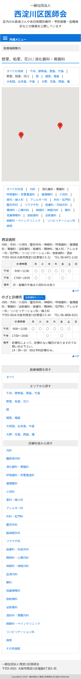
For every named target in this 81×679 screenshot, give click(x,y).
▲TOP (75, 290)
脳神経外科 (13, 533)
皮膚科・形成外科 (56, 204)
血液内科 (12, 574)
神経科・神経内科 (47, 210)
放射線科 (33, 215)
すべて (10, 377)
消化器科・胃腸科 (17, 466)
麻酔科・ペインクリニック (23, 220)
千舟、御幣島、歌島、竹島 (47, 71)
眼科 (68, 210)
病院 (9, 226)
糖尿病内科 (13, 458)
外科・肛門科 (62, 199)
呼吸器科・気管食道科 (21, 194)
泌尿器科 (51, 215)
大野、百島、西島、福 (55, 81)
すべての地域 (15, 71)
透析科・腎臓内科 (17, 615)
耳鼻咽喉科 (14, 215)
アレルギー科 (38, 199)
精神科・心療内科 (18, 210)
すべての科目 (15, 189)
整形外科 (12, 204)
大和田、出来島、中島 (21, 81)
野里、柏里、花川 (17, 401)
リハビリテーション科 (61, 220)
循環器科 (47, 194)
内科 (32, 189)
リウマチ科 (31, 204)
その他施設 (13, 648)
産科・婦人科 (15, 199)
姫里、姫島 (52, 76)
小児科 (63, 194)
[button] (21, 135)
